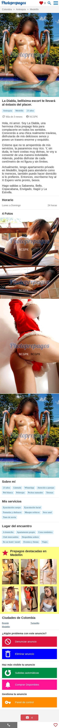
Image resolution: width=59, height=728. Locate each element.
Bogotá (5, 623)
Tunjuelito (35, 623)
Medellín (6, 626)
